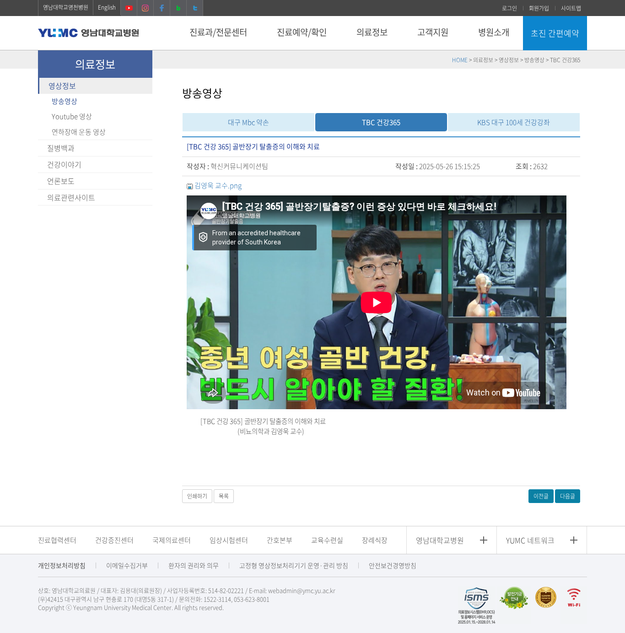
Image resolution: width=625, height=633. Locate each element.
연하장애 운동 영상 (79, 132)
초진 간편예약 (555, 33)
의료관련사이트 (71, 197)
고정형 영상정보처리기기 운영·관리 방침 (293, 565)
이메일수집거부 (127, 565)
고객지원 (432, 32)
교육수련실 (327, 540)
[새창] (477, 604)
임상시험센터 (229, 540)
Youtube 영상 (72, 116)
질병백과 (61, 147)
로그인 (509, 8)
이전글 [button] (541, 496)
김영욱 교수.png (218, 185)
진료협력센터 (57, 540)
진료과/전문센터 (218, 32)
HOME (460, 60)
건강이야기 (64, 164)
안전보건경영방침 (392, 565)
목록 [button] (224, 496)
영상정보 (62, 85)
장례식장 (375, 540)
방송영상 (64, 101)
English (107, 7)
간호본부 (279, 540)
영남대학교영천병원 (65, 7)
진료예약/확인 (302, 32)
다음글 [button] (567, 496)
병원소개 (493, 32)
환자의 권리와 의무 (193, 565)
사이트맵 (571, 8)
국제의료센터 (171, 540)
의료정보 (372, 32)
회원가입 (539, 8)
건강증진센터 (114, 540)
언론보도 (61, 180)
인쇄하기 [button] (197, 496)
